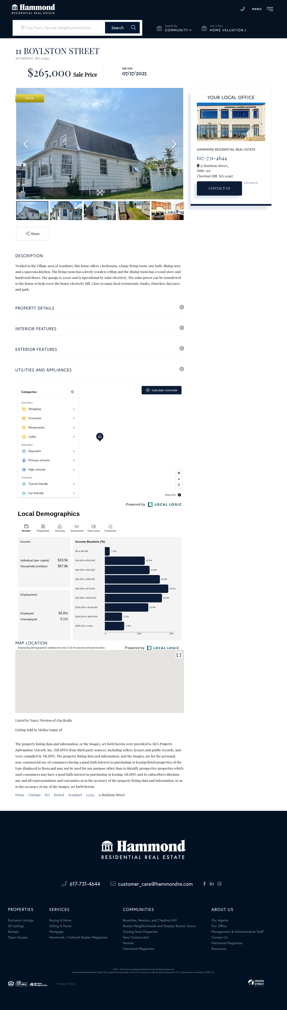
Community (176, 30)
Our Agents (251, 182)
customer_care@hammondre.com (155, 883)
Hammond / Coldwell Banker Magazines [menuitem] (78, 937)
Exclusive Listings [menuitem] (20, 920)
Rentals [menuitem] (13, 931)
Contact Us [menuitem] (219, 937)
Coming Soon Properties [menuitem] (140, 931)
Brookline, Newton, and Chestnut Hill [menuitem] (150, 920)
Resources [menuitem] (218, 948)
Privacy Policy (66, 984)
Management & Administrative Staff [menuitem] (237, 931)
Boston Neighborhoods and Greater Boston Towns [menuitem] (159, 926)
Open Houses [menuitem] (18, 937)
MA (47, 795)
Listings (35, 795)
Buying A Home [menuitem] (60, 920)
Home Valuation (227, 30)
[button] (122, 27)
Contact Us (219, 188)
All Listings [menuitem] (16, 926)
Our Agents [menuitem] (219, 920)
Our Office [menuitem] (218, 926)
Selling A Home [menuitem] (60, 926)
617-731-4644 (243, 9)
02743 (90, 795)
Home (19, 795)
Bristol (59, 795)
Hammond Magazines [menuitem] (138, 948)
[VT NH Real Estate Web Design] (256, 983)
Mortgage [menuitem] (56, 931)
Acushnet (75, 795)
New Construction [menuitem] (136, 937)
